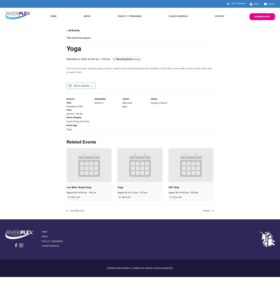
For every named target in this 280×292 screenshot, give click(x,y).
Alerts (256, 4)
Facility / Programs (129, 16)
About (87, 16)
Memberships (262, 16)
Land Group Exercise (77, 121)
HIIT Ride (174, 187)
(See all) (136, 59)
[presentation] (89, 165)
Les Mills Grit (76, 210)
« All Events (73, 30)
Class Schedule (178, 16)
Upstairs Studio (158, 102)
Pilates (207, 210)
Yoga (69, 129)
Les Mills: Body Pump (79, 187)
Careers (271, 4)
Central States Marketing (159, 268)
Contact (219, 16)
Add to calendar (82, 85)
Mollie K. (99, 102)
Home (53, 16)
